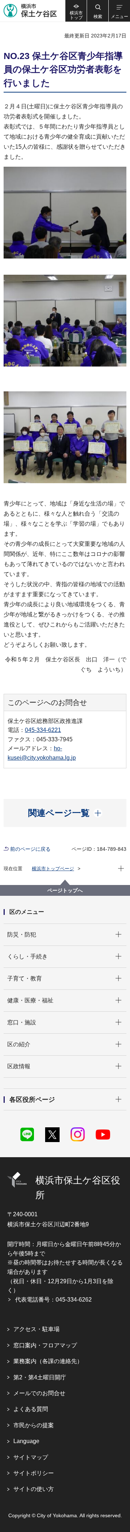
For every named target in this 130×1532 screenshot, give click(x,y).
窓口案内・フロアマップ (45, 1345)
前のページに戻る (30, 849)
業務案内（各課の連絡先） (48, 1361)
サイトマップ (30, 1457)
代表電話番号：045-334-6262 (53, 1300)
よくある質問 (30, 1409)
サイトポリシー (33, 1473)
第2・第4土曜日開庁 (39, 1377)
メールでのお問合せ (39, 1393)
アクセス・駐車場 (36, 1329)
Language (26, 1441)
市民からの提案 (33, 1425)
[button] (97, 11)
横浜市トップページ (53, 868)
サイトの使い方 (33, 1489)
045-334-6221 (43, 730)
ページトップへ (65, 890)
